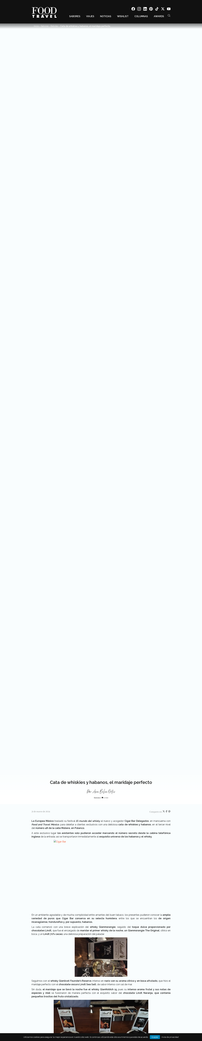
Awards (159, 16)
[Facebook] (133, 9)
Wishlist (123, 16)
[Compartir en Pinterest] (169, 812)
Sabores (74, 16)
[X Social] (163, 9)
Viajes (90, 16)
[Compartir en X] (164, 812)
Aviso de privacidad (170, 1037)
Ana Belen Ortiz (104, 791)
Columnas (141, 16)
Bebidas (54, 26)
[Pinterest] (151, 9)
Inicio (36, 26)
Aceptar (154, 1037)
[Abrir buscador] (169, 15)
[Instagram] (139, 9)
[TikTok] (157, 9)
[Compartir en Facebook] (166, 812)
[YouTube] (169, 9)
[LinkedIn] (145, 9)
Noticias (105, 16)
